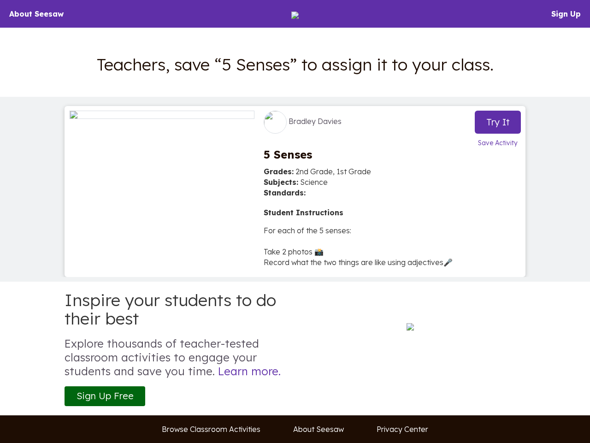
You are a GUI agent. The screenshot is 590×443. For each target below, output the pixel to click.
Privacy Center (402, 429)
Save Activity (498, 143)
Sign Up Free (105, 396)
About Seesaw (36, 13)
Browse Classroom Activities (211, 429)
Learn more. (249, 371)
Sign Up (566, 13)
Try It (498, 122)
